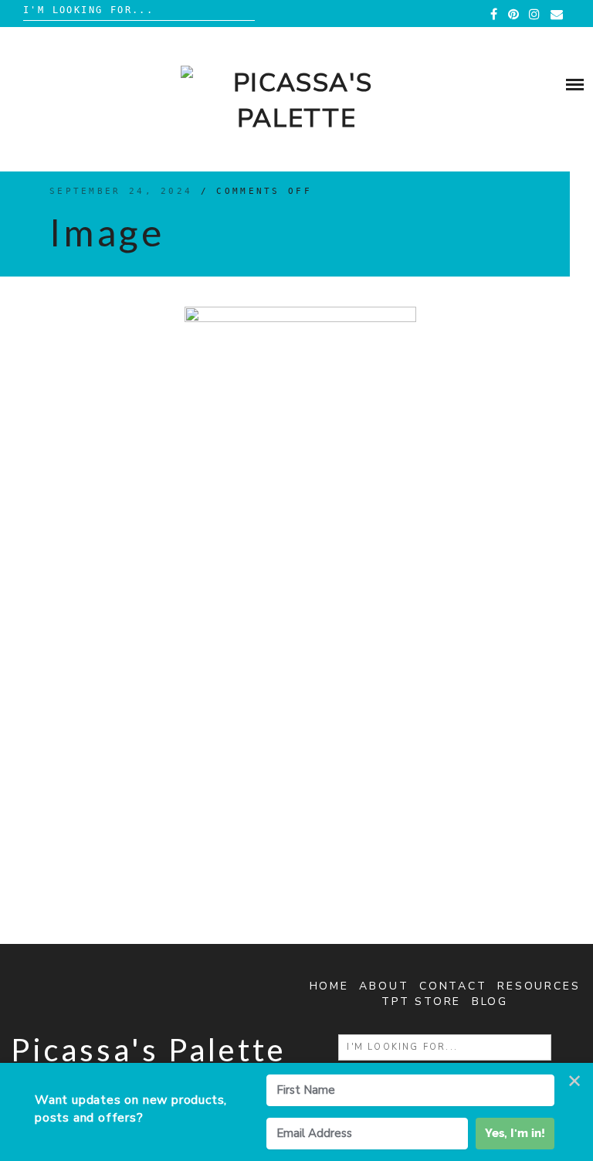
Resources (538, 986)
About (383, 986)
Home (329, 986)
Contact (453, 986)
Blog (490, 1001)
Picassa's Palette (148, 1049)
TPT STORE (421, 1001)
